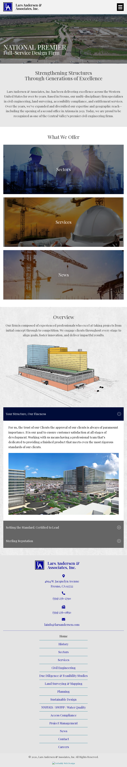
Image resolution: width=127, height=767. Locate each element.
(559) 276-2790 (62, 598)
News (63, 731)
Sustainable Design (63, 699)
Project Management (63, 723)
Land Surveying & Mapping (63, 684)
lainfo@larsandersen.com (61, 625)
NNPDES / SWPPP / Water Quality (63, 707)
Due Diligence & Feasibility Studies (63, 676)
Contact (63, 739)
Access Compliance (63, 715)
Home (64, 636)
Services (63, 660)
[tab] (63, 414)
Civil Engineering (64, 668)
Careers (63, 747)
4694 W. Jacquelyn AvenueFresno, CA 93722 (62, 583)
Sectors (63, 652)
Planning (63, 692)
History (63, 644)
